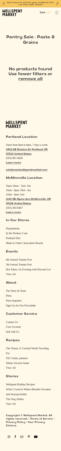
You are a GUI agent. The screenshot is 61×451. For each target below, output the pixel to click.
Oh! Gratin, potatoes (17, 358)
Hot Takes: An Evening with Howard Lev (28, 269)
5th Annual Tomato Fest (19, 264)
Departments (12, 228)
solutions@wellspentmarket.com (26, 170)
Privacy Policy (15, 422)
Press (9, 295)
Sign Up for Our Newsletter (21, 305)
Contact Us (12, 322)
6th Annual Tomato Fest (19, 259)
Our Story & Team (16, 290)
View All (11, 274)
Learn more (13, 163)
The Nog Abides (15, 399)
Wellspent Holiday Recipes (20, 384)
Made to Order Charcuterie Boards (24, 243)
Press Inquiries (14, 300)
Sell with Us (12, 331)
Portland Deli (13, 238)
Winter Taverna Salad (17, 363)
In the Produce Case (16, 233)
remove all (30, 79)
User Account (13, 326)
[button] (52, 12)
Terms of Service (41, 419)
